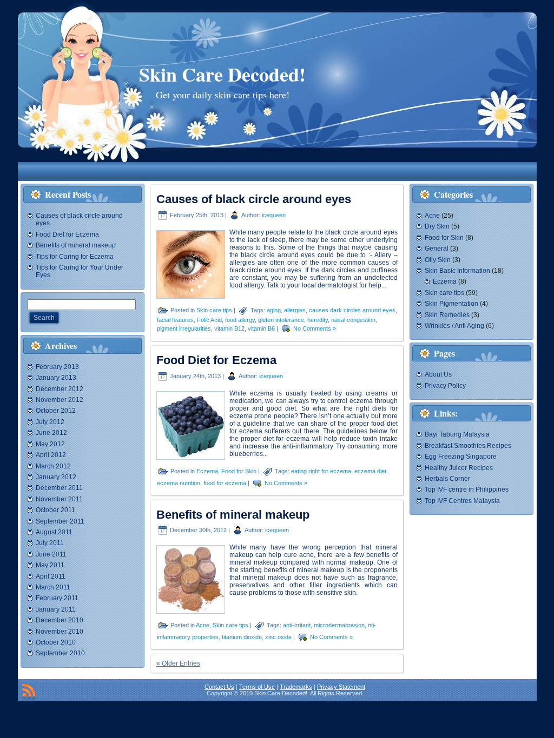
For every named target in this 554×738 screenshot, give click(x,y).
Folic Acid (209, 320)
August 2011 (54, 532)
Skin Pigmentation (451, 303)
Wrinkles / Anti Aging (454, 326)
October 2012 (56, 410)
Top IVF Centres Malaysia (462, 501)
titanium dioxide (242, 637)
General (437, 248)
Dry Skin (437, 226)
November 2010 (59, 631)
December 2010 (59, 620)
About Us (438, 374)
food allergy (240, 320)
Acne (202, 625)
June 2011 (51, 554)
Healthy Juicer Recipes (459, 468)
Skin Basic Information (457, 270)
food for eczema (224, 482)
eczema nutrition (178, 482)
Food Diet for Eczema (67, 234)
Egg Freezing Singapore (461, 456)
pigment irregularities (184, 328)
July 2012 (50, 422)
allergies (295, 310)
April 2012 (51, 455)
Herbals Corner (447, 478)
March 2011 (53, 587)
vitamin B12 (229, 328)
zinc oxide (278, 637)
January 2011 (56, 609)
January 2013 (56, 377)
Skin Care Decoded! (222, 74)
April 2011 (50, 576)
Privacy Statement (341, 686)
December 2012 (59, 389)
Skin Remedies (447, 315)
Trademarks (296, 686)
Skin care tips (214, 310)
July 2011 (50, 543)
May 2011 (50, 565)
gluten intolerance (281, 320)
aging (274, 310)
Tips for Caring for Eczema (75, 256)
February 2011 (57, 598)
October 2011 (55, 510)
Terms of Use (257, 686)
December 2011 (59, 488)
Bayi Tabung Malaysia (457, 434)
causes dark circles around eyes (352, 310)
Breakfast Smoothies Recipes (468, 445)
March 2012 (53, 466)
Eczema (207, 470)
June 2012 (51, 433)
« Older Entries (178, 663)
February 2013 (57, 367)
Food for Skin (238, 470)
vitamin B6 (261, 328)
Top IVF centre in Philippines (467, 489)
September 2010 (60, 653)
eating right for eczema (321, 470)
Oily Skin (438, 260)
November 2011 (59, 499)
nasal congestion (353, 320)
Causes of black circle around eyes (253, 199)
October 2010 (56, 642)
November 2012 (59, 400)
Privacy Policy (445, 386)
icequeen (274, 215)
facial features (175, 320)
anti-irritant (297, 625)
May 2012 (50, 444)
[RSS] (28, 692)
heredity (317, 320)
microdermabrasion (339, 625)
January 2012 (56, 477)
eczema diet (370, 470)
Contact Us (219, 686)
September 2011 (60, 521)
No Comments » (314, 328)
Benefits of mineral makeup (76, 245)
